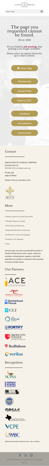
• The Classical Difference (14, 226)
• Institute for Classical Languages (17, 235)
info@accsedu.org (23, 168)
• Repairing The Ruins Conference (17, 230)
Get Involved (24, 132)
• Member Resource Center (15, 221)
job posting (30, 46)
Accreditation (25, 123)
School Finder (24, 90)
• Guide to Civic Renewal (14, 239)
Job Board (24, 113)
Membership (24, 81)
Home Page (26, 68)
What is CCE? (24, 100)
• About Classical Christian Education (19, 217)
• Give (7, 244)
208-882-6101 (10, 168)
